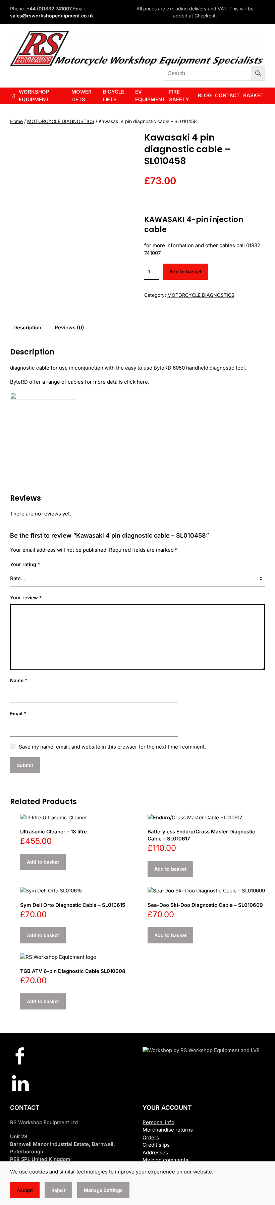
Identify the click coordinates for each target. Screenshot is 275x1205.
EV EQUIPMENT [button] (150, 96)
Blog (205, 95)
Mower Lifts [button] (81, 96)
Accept (25, 1190)
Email (18, 713)
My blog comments (165, 1160)
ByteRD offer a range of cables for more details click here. (79, 382)
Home (16, 121)
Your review (26, 597)
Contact (227, 95)
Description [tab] (27, 327)
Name (19, 680)
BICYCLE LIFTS (113, 96)
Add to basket (185, 271)
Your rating (25, 564)
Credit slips (156, 1145)
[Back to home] (137, 48)
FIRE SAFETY (179, 96)
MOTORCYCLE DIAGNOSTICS (60, 121)
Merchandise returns (168, 1130)
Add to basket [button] (43, 862)
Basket (253, 95)
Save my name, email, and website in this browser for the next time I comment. (112, 747)
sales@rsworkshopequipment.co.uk (52, 15)
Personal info (158, 1122)
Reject (58, 1190)
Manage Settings (103, 1190)
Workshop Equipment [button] (34, 96)
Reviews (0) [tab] (69, 327)
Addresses (155, 1152)
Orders (151, 1137)
